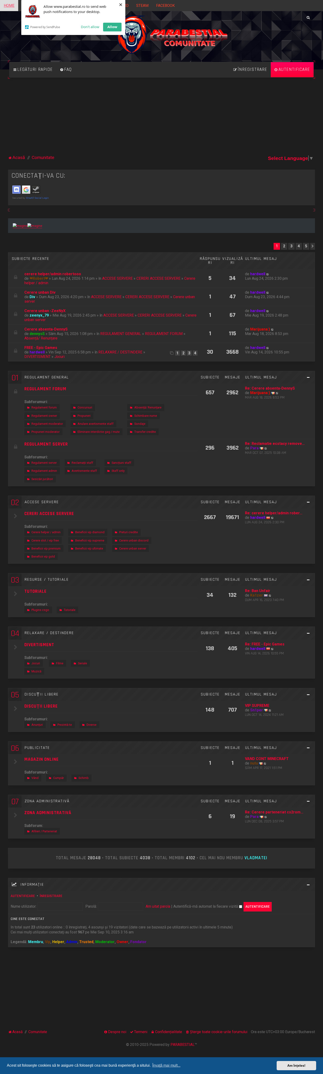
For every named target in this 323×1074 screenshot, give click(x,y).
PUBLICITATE (37, 747)
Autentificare (23, 896)
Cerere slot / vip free (45, 540)
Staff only (118, 471)
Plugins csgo (40, 610)
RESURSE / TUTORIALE (47, 579)
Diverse (91, 724)
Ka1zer (256, 595)
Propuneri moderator (45, 432)
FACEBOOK (165, 5)
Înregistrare (51, 896)
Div (32, 297)
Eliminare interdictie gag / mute (99, 432)
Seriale (82, 663)
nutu (254, 763)
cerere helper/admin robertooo (52, 274)
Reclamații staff (82, 462)
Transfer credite (145, 432)
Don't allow (90, 26)
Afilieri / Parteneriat (44, 831)
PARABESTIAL (182, 1044)
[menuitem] (65, 69)
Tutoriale (69, 610)
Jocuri (59, 356)
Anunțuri (37, 724)
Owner (122, 942)
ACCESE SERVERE (117, 278)
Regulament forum (44, 407)
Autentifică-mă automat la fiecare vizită (206, 906)
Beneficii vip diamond (90, 532)
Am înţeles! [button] (296, 1065)
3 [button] (291, 246)
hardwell (257, 274)
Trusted (86, 942)
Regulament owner (44, 415)
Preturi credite (128, 532)
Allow (112, 26)
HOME (9, 5)
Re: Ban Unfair (257, 591)
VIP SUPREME (257, 705)
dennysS (37, 333)
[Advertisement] (161, 119)
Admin (71, 942)
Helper (58, 942)
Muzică (36, 671)
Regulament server (44, 462)
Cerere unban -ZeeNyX (44, 311)
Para (254, 448)
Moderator (105, 942)
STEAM (142, 5)
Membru (35, 942)
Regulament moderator (47, 423)
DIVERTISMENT (37, 356)
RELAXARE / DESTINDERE (120, 352)
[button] (312, 246)
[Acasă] (162, 40)
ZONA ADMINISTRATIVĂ (47, 801)
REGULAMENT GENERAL (120, 333)
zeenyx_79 (39, 315)
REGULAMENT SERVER (46, 444)
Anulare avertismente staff (95, 423)
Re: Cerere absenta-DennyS (270, 388)
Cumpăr (58, 778)
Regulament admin (44, 471)
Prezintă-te (64, 724)
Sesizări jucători (42, 479)
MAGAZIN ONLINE (41, 759)
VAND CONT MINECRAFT (267, 758)
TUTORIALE (35, 591)
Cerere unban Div (40, 292)
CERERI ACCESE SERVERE (158, 278)
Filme (59, 663)
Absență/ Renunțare (40, 338)
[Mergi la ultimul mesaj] (267, 274)
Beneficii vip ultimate (89, 548)
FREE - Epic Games (40, 347)
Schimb (84, 778)
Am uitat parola (158, 906)
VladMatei (255, 858)
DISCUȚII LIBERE (42, 694)
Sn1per (256, 710)
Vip (47, 942)
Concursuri (85, 407)
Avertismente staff (84, 471)
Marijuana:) (260, 329)
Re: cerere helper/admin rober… (273, 513)
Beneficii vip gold (43, 556)
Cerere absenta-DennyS (46, 329)
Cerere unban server (132, 548)
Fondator (138, 942)
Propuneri (84, 415)
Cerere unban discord (133, 540)
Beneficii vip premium (46, 548)
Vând (35, 778)
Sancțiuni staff (121, 462)
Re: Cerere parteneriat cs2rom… (274, 812)
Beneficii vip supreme (89, 540)
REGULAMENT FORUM (164, 333)
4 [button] (299, 246)
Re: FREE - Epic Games (264, 644)
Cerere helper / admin (46, 532)
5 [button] (306, 246)
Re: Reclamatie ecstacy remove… (275, 443)
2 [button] (284, 246)
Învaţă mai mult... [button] (166, 1065)
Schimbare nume (145, 415)
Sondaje (139, 423)
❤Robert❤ (39, 278)
